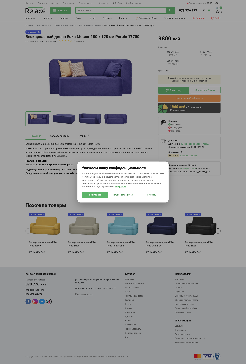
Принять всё (95, 195)
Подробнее (120, 186)
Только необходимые (123, 195)
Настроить (151, 195)
